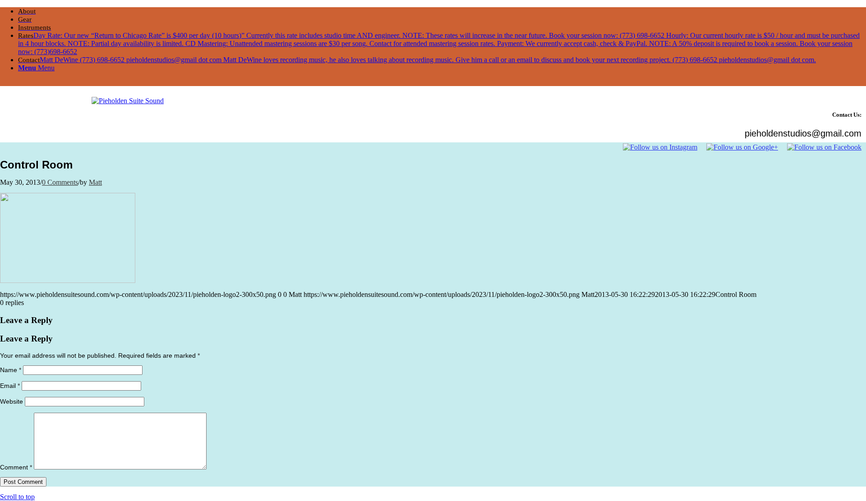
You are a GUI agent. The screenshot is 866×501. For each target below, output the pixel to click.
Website (11, 401)
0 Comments (60, 182)
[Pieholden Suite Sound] (128, 101)
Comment (16, 467)
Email (10, 385)
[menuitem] (442, 11)
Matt (95, 182)
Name (10, 369)
